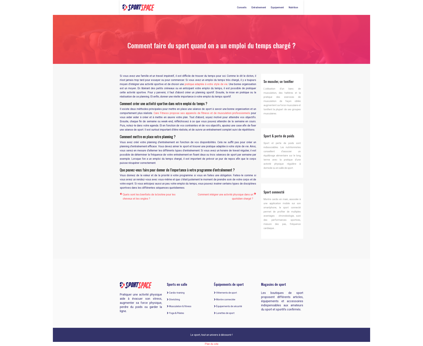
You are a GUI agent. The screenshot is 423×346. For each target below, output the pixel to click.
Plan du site (211, 344)
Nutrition (293, 7)
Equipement (277, 7)
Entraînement (258, 7)
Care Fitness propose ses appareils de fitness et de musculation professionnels (202, 113)
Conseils (242, 7)
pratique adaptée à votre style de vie (206, 84)
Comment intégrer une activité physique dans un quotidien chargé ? (225, 196)
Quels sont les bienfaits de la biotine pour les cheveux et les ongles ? (149, 196)
